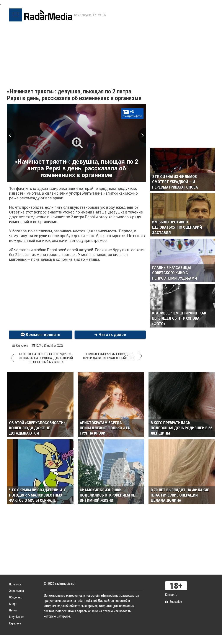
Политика (15, 584)
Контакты (171, 594)
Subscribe (176, 601)
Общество (15, 597)
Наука (13, 610)
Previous (11, 135)
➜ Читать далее (110, 334)
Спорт (13, 604)
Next (142, 135)
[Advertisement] (111, 54)
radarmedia (48, 14)
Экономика (16, 591)
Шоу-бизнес (16, 617)
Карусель (22, 345)
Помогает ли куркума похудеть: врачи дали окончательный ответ (109, 356)
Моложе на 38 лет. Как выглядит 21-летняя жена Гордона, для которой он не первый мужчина (46, 358)
